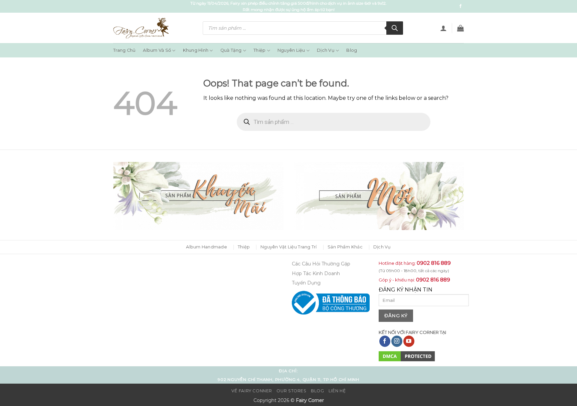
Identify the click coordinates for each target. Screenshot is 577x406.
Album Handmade (206, 246)
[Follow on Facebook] (460, 6)
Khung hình (196, 50)
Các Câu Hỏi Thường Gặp (321, 264)
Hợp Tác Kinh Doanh (316, 273)
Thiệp (259, 50)
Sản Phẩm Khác (345, 246)
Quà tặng (231, 50)
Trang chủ (124, 50)
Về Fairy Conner (251, 390)
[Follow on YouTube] (408, 341)
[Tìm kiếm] (394, 28)
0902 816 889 (434, 263)
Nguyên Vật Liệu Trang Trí (288, 246)
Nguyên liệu (291, 50)
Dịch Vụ (326, 50)
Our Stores (291, 390)
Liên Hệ (337, 390)
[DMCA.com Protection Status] (407, 356)
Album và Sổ (157, 50)
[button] (443, 28)
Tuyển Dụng (306, 283)
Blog (351, 50)
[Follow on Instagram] (396, 341)
